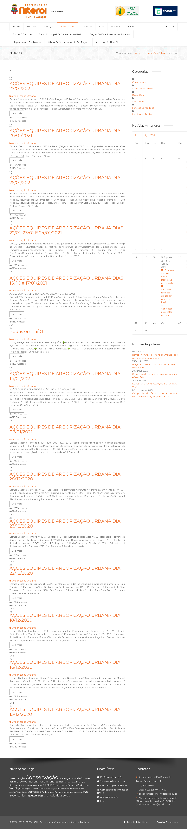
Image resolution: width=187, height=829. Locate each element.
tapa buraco (67, 792)
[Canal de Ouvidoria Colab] (165, 11)
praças (51, 792)
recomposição (70, 782)
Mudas (74, 785)
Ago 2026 (150, 135)
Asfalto (84, 792)
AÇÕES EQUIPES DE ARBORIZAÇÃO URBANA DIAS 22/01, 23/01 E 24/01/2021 (66, 230)
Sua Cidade (138, 101)
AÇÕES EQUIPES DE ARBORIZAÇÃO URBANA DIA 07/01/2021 (65, 429)
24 (146, 323)
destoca (13, 785)
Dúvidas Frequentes (167, 822)
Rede (44, 792)
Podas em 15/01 (26, 331)
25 (154, 323)
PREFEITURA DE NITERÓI (41, 781)
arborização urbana (54, 788)
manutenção (17, 778)
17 (146, 257)
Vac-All (13, 788)
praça (40, 796)
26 (162, 323)
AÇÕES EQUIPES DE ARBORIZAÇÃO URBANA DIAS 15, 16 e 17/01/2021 (66, 280)
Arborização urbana (68, 778)
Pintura (42, 788)
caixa (46, 796)
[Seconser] (54, 11)
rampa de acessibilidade (28, 785)
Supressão (34, 791)
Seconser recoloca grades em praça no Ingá (166, 296)
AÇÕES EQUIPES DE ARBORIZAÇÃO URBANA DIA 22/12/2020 (65, 570)
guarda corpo (24, 788)
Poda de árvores (59, 795)
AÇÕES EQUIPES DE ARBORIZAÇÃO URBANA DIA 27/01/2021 (65, 86)
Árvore (81, 788)
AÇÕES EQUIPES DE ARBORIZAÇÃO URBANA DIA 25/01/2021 (65, 180)
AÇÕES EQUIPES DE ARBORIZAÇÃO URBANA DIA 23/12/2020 (65, 523)
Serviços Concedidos (143, 108)
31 (146, 330)
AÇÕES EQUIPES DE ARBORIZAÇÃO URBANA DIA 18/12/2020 (65, 618)
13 (179, 249)
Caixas (86, 785)
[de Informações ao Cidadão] (127, 11)
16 (136, 257)
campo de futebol (70, 788)
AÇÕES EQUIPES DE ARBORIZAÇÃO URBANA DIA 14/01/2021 (65, 376)
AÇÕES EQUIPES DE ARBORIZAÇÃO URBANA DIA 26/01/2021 (65, 133)
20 (179, 257)
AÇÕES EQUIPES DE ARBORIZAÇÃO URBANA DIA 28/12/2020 (65, 476)
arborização (65, 785)
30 (136, 330)
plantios (47, 785)
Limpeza (29, 795)
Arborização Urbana (24, 96)
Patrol (55, 785)
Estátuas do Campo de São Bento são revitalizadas (167, 276)
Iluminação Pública (142, 114)
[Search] (166, 26)
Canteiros (34, 788)
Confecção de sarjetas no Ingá (167, 311)
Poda (80, 785)
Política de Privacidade (136, 822)
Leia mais (17, 113)
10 (146, 249)
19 (167, 286)
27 (179, 323)
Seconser (15, 795)
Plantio (57, 792)
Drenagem (80, 782)
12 (162, 249)
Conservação (139, 82)
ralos (40, 785)
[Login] (174, 26)
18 (154, 257)
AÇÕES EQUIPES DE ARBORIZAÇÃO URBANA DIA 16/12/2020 (65, 665)
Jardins (12, 792)
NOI (80, 778)
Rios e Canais (139, 95)
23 (136, 323)
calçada (59, 781)
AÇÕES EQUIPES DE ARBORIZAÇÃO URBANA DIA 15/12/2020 (65, 712)
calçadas (77, 792)
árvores (22, 781)
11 (154, 249)
